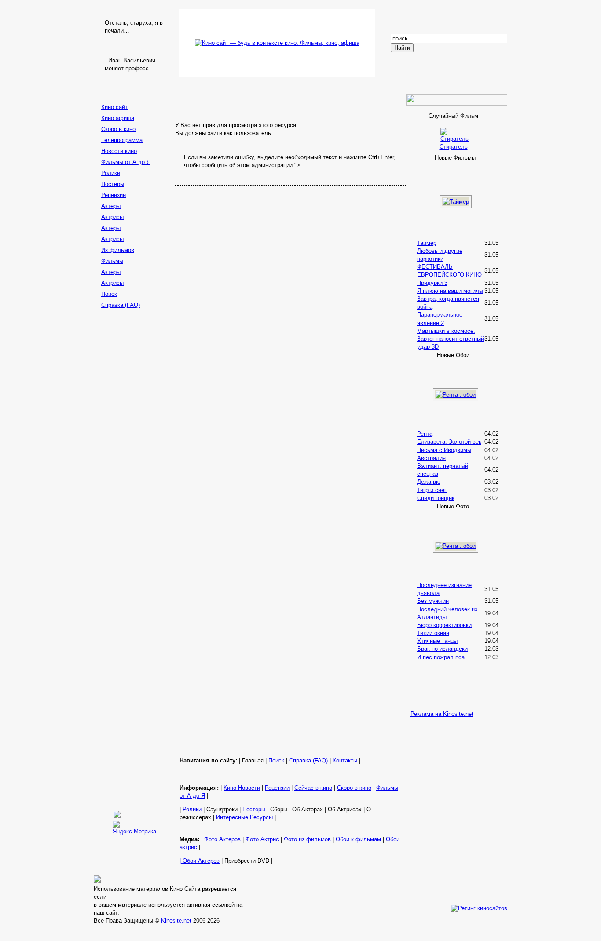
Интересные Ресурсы (244, 817)
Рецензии (113, 195)
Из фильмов (117, 250)
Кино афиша (117, 118)
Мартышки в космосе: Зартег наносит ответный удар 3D (450, 339)
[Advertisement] (133, 451)
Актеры (111, 206)
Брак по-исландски (442, 649)
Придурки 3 (432, 283)
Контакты (345, 760)
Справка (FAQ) (120, 305)
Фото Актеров (222, 839)
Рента (424, 433)
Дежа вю (428, 481)
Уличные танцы (437, 641)
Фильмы (112, 261)
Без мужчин (433, 601)
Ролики (110, 173)
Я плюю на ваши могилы (450, 291)
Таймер (426, 243)
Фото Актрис (262, 839)
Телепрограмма (122, 140)
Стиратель (454, 146)
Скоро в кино (118, 129)
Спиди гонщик (435, 498)
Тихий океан (433, 633)
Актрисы (112, 217)
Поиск (109, 294)
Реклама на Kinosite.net (441, 714)
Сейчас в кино (313, 787)
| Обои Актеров (200, 860)
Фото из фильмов (307, 839)
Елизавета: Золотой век (449, 441)
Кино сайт (114, 107)
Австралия (431, 458)
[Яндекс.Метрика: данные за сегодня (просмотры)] (134, 828)
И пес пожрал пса (441, 657)
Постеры (112, 184)
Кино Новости (242, 787)
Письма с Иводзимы (444, 450)
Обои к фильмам (358, 839)
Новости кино (119, 151)
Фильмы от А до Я (125, 162)
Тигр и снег (432, 490)
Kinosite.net (176, 920)
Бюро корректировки (444, 625)
